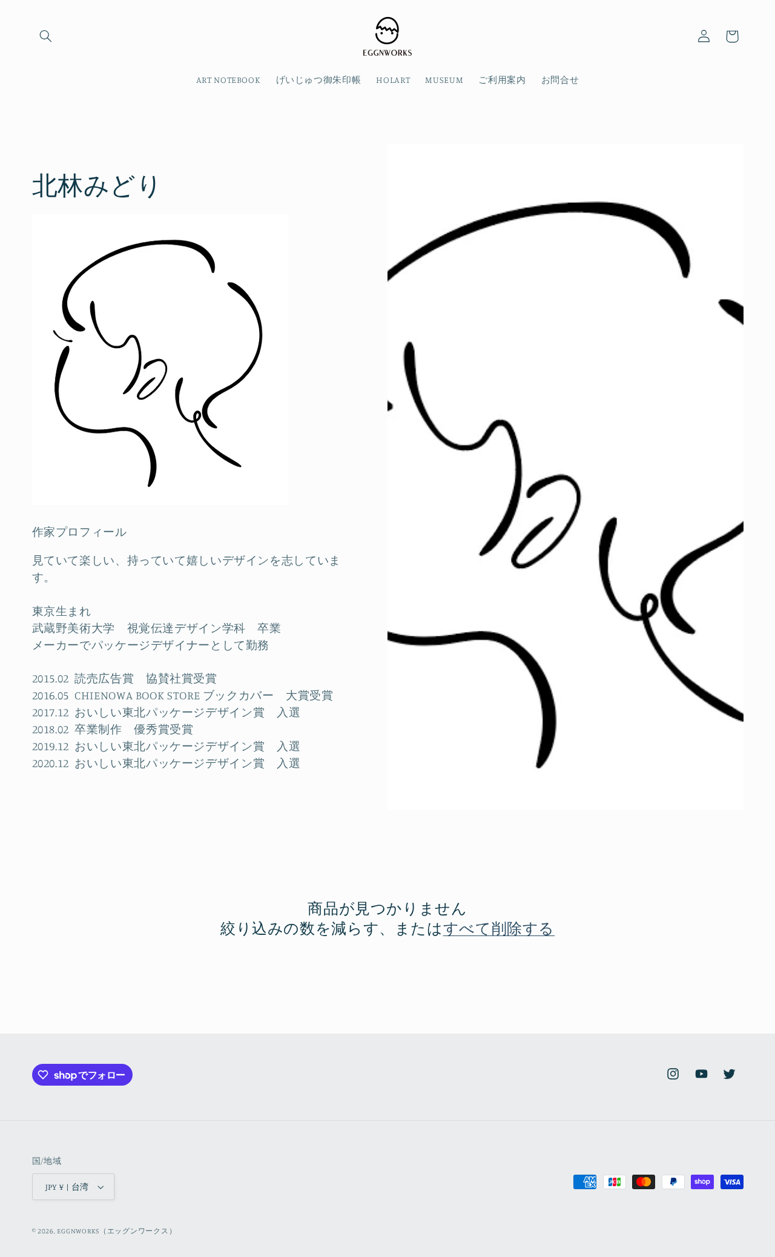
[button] (46, 36)
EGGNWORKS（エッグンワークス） (116, 1231)
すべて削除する (499, 928)
